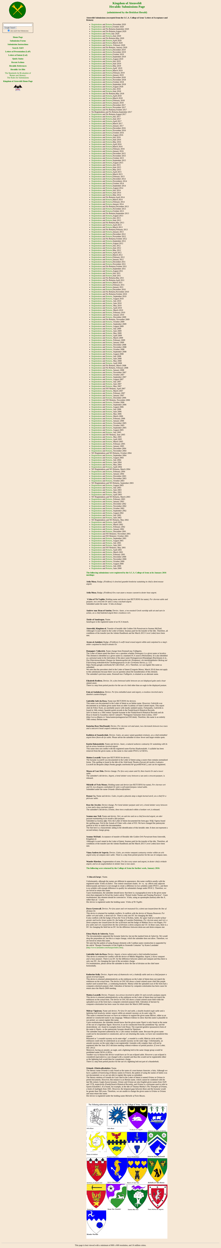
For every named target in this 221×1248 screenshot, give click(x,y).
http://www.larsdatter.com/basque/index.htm (104, 947)
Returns (109, 24)
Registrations (96, 24)
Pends (108, 34)
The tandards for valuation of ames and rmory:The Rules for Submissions (18, 75)
